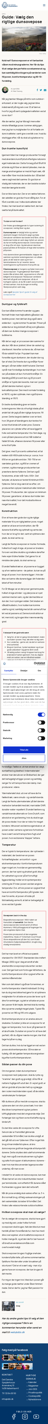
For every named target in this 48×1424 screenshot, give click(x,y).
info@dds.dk (7, 1399)
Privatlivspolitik (35, 1392)
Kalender (32, 1382)
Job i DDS (32, 1389)
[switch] (41, 722)
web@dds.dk (17, 1332)
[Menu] (43, 5)
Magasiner (33, 1385)
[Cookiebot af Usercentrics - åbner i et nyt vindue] (34, 663)
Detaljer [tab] (24, 671)
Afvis (24, 758)
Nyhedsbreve (34, 1399)
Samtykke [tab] (8, 671)
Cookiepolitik (34, 1396)
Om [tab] (39, 671)
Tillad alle (24, 750)
